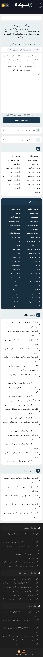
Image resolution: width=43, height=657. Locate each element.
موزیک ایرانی (15, 156)
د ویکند (36, 261)
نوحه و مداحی (33, 156)
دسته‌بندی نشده (33, 160)
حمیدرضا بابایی (33, 289)
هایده (18, 213)
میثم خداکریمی (15, 273)
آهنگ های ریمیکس (28, 140)
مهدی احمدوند (33, 253)
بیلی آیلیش (16, 253)
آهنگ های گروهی (32, 168)
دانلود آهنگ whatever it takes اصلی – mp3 (25, 640)
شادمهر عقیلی (33, 221)
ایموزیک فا (21, 59)
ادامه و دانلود (19, 120)
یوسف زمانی (34, 285)
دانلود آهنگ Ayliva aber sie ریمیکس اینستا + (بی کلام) (21, 583)
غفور (18, 245)
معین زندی (16, 249)
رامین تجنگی (15, 209)
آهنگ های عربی (33, 172)
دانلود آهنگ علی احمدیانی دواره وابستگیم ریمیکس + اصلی (20, 424)
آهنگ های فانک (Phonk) (12, 168)
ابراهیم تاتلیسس (32, 249)
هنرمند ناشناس (33, 209)
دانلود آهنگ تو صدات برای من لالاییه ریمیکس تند (21, 396)
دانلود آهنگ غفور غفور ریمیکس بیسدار (25, 400)
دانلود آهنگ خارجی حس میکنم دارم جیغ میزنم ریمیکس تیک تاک (21, 622)
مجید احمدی (16, 261)
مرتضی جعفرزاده (32, 241)
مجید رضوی (34, 217)
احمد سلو (16, 257)
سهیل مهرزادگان (14, 277)
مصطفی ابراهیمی (32, 302)
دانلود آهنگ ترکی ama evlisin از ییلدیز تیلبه (25, 595)
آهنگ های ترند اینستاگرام (26, 130)
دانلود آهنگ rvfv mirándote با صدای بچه (26, 644)
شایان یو (35, 293)
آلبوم (36, 192)
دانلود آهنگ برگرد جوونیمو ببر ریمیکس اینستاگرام (23, 579)
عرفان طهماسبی (14, 221)
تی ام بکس (34, 277)
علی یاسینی (34, 237)
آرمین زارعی (34, 273)
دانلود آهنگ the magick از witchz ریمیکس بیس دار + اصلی (21, 630)
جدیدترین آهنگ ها (14, 160)
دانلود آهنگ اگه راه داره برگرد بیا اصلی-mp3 (22, 461)
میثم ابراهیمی (15, 289)
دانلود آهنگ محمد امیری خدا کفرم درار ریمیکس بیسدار (21, 351)
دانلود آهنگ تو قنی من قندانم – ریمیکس (26, 591)
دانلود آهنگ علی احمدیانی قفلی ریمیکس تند (23, 431)
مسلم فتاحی (34, 245)
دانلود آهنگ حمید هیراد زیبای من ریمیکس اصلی (21, 405)
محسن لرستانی (14, 233)
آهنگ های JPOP (14, 184)
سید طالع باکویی (14, 225)
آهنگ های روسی (32, 176)
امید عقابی (16, 269)
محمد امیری (16, 285)
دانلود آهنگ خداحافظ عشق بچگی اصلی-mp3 (22, 418)
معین (18, 229)
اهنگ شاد (16, 164)
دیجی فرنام (34, 297)
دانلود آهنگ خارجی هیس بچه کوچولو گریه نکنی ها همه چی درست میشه (22, 614)
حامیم (36, 265)
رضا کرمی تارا (15, 297)
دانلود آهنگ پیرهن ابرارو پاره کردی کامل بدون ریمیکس (21, 587)
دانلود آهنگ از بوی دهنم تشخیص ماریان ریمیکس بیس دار (21, 455)
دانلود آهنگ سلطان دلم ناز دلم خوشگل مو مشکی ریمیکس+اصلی (21, 411)
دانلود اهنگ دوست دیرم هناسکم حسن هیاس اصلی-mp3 (23, 333)
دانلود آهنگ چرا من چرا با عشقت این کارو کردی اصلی (21, 342)
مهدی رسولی (15, 237)
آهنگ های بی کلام (14, 180)
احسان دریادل (33, 281)
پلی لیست (35, 164)
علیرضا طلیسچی (32, 233)
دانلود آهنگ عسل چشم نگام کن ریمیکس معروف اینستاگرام (21, 324)
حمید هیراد (34, 229)
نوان (36, 269)
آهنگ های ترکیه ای (32, 180)
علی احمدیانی (33, 213)
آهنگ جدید (16, 188)
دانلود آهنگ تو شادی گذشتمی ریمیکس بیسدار (22, 383)
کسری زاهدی (15, 306)
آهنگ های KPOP (32, 184)
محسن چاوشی (15, 217)
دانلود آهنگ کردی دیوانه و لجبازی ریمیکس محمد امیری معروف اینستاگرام (21, 368)
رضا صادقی (16, 302)
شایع (18, 241)
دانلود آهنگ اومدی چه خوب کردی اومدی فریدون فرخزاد (21, 599)
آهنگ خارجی (34, 188)
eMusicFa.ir (17, 70)
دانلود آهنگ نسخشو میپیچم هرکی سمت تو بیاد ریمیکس (21, 636)
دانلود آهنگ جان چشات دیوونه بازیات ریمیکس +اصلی (22, 377)
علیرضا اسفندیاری (32, 225)
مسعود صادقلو (33, 257)
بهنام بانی (16, 281)
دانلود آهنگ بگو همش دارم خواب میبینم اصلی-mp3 (22, 390)
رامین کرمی (16, 293)
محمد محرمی (15, 265)
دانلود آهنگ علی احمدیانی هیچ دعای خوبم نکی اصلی (22, 446)
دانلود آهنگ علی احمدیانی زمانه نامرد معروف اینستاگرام (22, 437)
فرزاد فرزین (34, 306)
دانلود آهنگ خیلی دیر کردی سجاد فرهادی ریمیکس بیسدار (21, 359)
